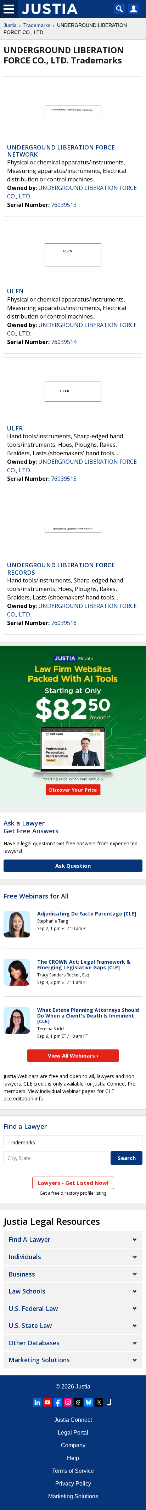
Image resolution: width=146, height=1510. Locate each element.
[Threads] (78, 1402)
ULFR (15, 428)
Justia (10, 25)
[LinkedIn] (37, 1402)
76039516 (64, 623)
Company (73, 1445)
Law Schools (27, 1291)
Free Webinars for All (36, 896)
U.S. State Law (30, 1325)
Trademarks (36, 25)
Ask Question (73, 865)
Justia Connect (73, 1420)
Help (73, 1458)
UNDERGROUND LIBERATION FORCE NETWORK (61, 150)
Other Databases (34, 1343)
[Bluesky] (88, 1402)
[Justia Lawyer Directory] (109, 1402)
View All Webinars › (73, 1055)
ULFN (15, 291)
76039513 (64, 205)
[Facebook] (58, 1402)
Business (22, 1274)
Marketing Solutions (39, 1360)
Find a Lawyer (25, 1126)
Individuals (25, 1256)
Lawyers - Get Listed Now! (73, 1182)
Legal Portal (73, 1433)
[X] (99, 1402)
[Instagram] (68, 1402)
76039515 (64, 479)
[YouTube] (47, 1402)
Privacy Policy (73, 1484)
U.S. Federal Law (33, 1308)
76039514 (64, 342)
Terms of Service (73, 1471)
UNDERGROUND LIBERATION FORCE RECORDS (61, 568)
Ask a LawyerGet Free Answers (31, 827)
